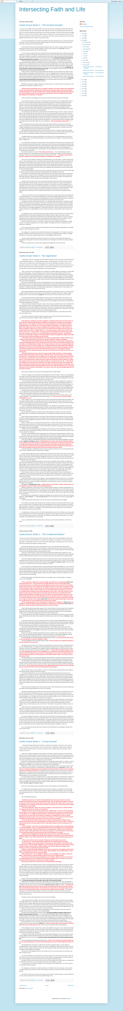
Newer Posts (23, 985)
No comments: (39, 247)
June (84, 55)
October (85, 46)
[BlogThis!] (48, 247)
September (86, 49)
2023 (82, 40)
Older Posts (70, 985)
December (86, 42)
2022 (82, 79)
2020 (82, 84)
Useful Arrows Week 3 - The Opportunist (38, 256)
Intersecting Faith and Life (52, 9)
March (84, 60)
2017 (82, 91)
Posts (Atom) (29, 988)
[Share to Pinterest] (53, 247)
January (85, 64)
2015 (82, 95)
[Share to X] (49, 247)
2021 (82, 82)
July (84, 53)
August (85, 51)
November (86, 44)
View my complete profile (86, 26)
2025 (82, 35)
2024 (82, 38)
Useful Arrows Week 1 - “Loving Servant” (38, 741)
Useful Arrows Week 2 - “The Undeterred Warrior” (42, 534)
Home (47, 985)
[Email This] (46, 247)
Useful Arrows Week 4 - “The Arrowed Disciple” (41, 25)
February (85, 62)
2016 (82, 93)
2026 (82, 33)
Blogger (68, 998)
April (84, 58)
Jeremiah (84, 24)
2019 (82, 86)
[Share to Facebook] (51, 247)
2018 (82, 88)
